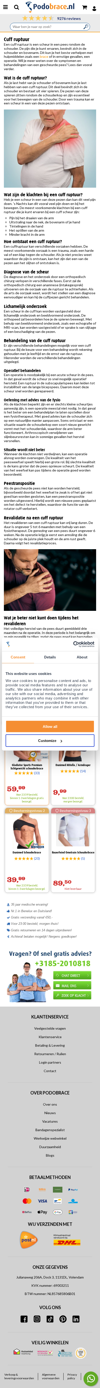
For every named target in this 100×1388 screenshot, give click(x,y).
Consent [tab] (18, 657)
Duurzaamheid (50, 1147)
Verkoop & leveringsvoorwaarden (19, 1376)
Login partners (50, 1062)
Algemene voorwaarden (50, 1376)
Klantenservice (50, 1037)
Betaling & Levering (50, 1045)
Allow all (50, 726)
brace (44, 56)
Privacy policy (72, 1376)
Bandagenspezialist (50, 1130)
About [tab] (82, 657)
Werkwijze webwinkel (50, 1138)
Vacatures (50, 1121)
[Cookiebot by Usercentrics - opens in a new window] (73, 644)
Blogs (50, 1155)
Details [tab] (50, 657)
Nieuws (50, 1113)
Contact (50, 1071)
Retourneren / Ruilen (50, 1054)
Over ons (50, 1104)
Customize (47, 741)
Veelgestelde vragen (50, 1028)
